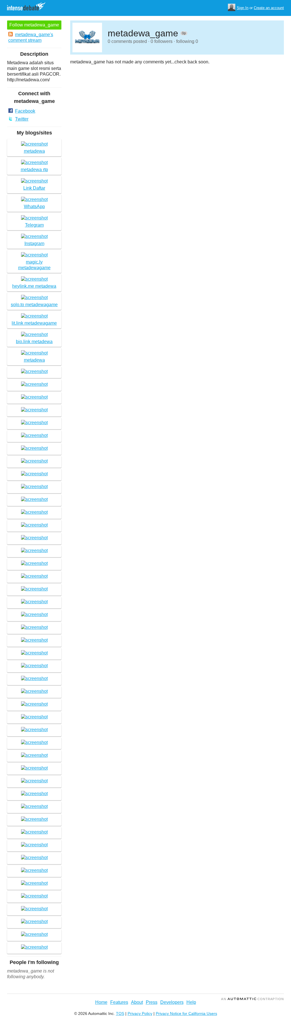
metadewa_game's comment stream (30, 37)
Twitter (21, 119)
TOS (120, 1013)
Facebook (25, 111)
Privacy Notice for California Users (186, 1013)
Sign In (242, 8)
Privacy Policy (140, 1013)
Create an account (269, 8)
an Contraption (252, 999)
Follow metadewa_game (34, 24)
